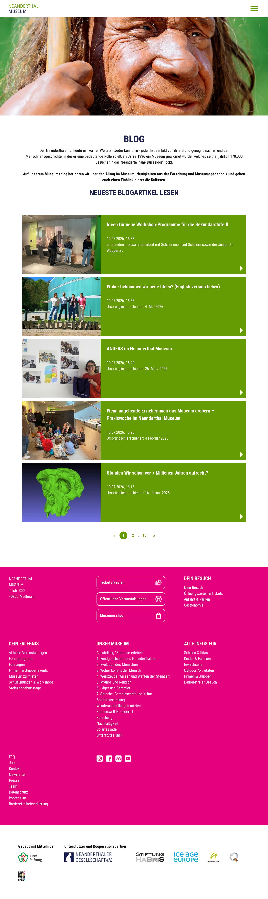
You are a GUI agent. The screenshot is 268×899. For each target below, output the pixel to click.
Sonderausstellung (111, 699)
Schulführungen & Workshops (31, 682)
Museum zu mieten (23, 676)
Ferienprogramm (21, 658)
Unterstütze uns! (109, 735)
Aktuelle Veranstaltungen (28, 652)
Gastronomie (193, 605)
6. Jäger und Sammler (113, 688)
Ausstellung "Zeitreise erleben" (120, 652)
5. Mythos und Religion (114, 682)
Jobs (12, 762)
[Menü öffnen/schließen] (254, 8)
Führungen (17, 664)
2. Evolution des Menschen (117, 664)
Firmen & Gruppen (197, 676)
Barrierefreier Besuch (200, 682)
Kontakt (15, 768)
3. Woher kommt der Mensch (119, 670)
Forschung (104, 717)
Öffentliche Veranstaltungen (123, 599)
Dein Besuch (193, 587)
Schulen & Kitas (196, 652)
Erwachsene (193, 664)
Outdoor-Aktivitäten (199, 670)
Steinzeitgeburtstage (25, 688)
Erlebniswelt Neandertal (115, 711)
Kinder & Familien (197, 658)
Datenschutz (18, 792)
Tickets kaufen (112, 582)
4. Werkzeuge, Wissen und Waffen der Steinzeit (133, 676)
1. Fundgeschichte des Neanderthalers (126, 658)
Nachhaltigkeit (107, 723)
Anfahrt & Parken (197, 599)
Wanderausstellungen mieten (119, 705)
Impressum (17, 798)
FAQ (12, 756)
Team (13, 786)
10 (145, 535)
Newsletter (17, 774)
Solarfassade (107, 729)
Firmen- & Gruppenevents (28, 670)
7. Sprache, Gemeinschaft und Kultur (124, 694)
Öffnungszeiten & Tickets (203, 593)
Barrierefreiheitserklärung (28, 804)
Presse (14, 780)
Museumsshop (112, 615)
